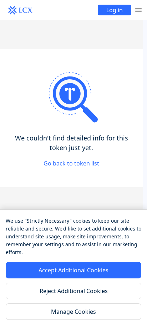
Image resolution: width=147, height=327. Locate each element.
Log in (114, 10)
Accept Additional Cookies (73, 270)
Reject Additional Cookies (74, 291)
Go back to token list (71, 163)
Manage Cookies (73, 312)
